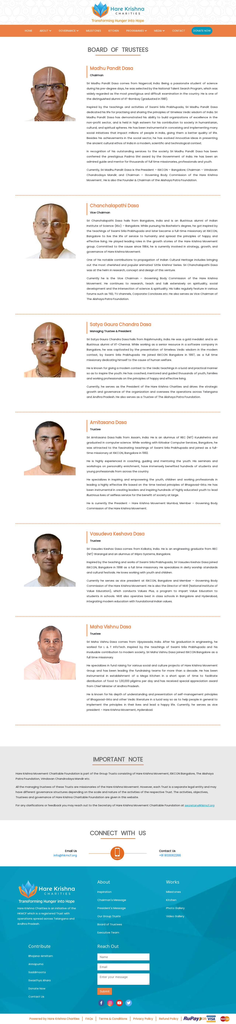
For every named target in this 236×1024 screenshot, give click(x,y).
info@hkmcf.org (65, 855)
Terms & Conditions (113, 1019)
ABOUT (44, 31)
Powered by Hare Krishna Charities (54, 1019)
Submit (105, 991)
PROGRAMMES (135, 31)
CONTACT (178, 31)
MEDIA (158, 31)
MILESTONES (93, 31)
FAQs (89, 1019)
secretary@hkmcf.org (199, 805)
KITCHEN (113, 31)
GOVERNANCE (67, 31)
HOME (28, 31)
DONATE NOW (202, 31)
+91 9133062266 (170, 855)
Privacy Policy (143, 1019)
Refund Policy (168, 1019)
